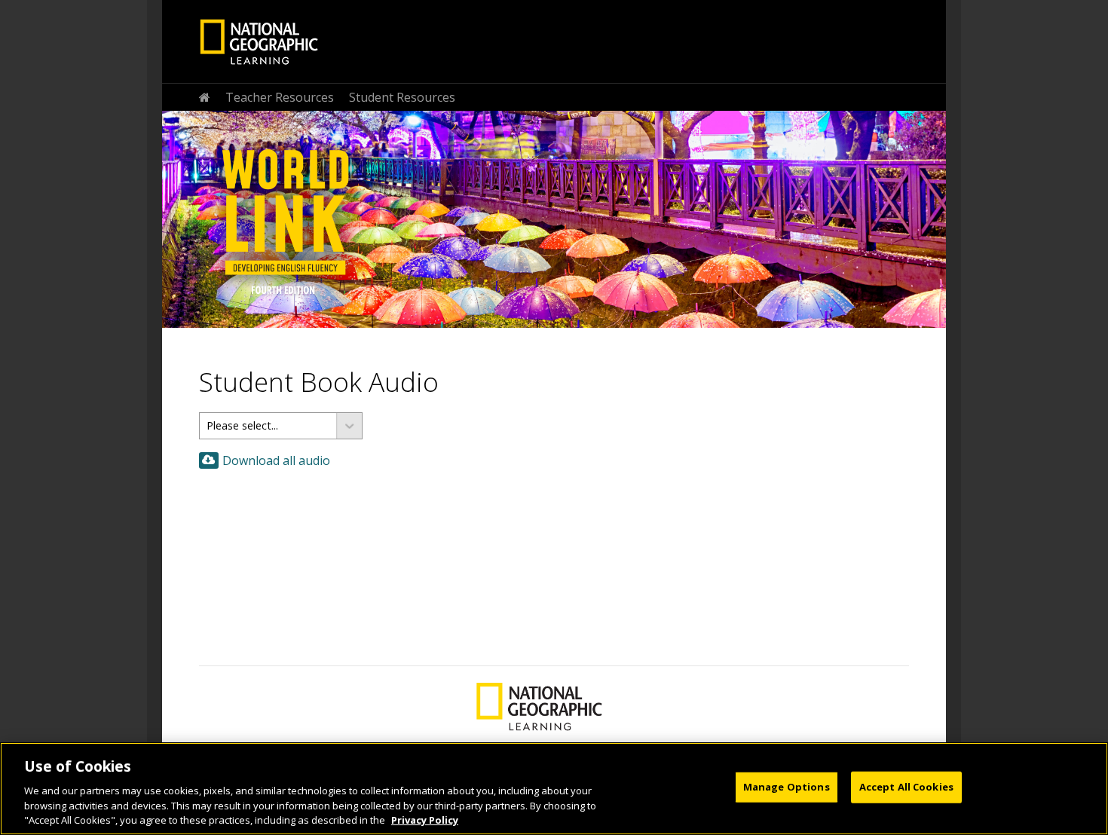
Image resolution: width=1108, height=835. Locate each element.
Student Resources (402, 97)
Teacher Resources (279, 97)
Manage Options (786, 787)
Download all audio (276, 460)
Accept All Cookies (906, 787)
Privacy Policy (424, 819)
